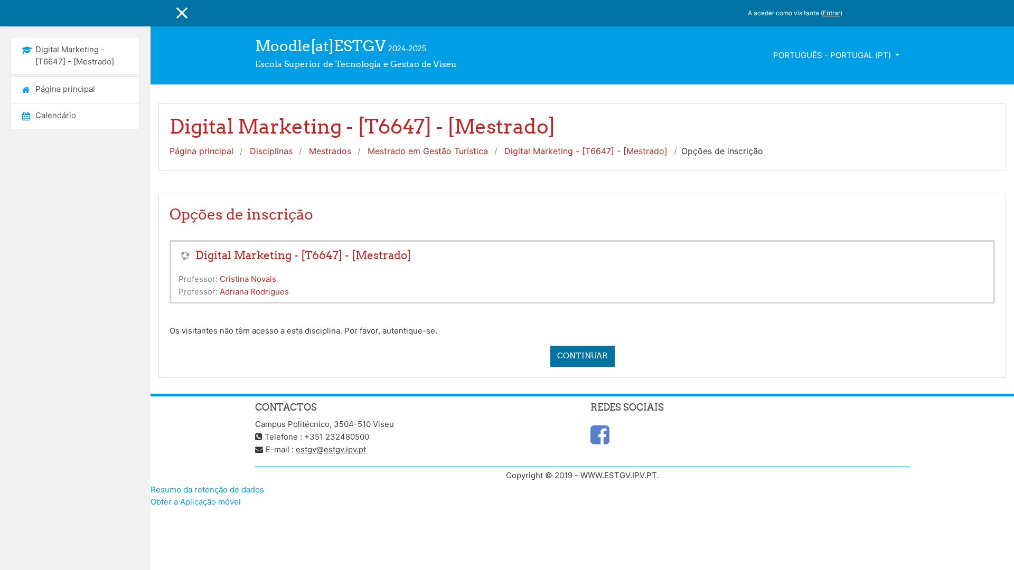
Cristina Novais (248, 279)
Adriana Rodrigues (254, 292)
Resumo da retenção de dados (207, 489)
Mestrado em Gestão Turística (428, 151)
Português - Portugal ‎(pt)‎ (833, 55)
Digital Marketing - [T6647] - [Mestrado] (586, 151)
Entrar (831, 13)
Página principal (201, 151)
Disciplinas (271, 151)
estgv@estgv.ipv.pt (331, 449)
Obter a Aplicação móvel (196, 502)
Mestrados (330, 151)
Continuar (582, 355)
